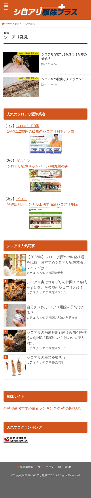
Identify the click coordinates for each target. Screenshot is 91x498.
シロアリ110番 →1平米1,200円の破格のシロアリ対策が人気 (39, 128)
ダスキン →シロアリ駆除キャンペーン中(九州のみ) (36, 163)
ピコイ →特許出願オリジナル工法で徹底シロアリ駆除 (41, 201)
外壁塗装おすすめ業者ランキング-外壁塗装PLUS (42, 408)
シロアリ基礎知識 (51, 362)
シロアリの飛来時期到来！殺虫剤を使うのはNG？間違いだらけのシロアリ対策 (57, 337)
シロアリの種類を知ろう (46, 357)
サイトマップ (46, 467)
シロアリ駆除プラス (43, 475)
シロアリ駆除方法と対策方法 (58, 317)
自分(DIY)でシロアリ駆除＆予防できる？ (55, 310)
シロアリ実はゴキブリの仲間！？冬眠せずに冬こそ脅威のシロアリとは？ (57, 284)
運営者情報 (26, 467)
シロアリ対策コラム (53, 292)
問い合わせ (64, 467)
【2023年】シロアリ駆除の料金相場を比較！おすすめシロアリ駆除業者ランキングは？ (57, 262)
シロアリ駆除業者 (51, 272)
